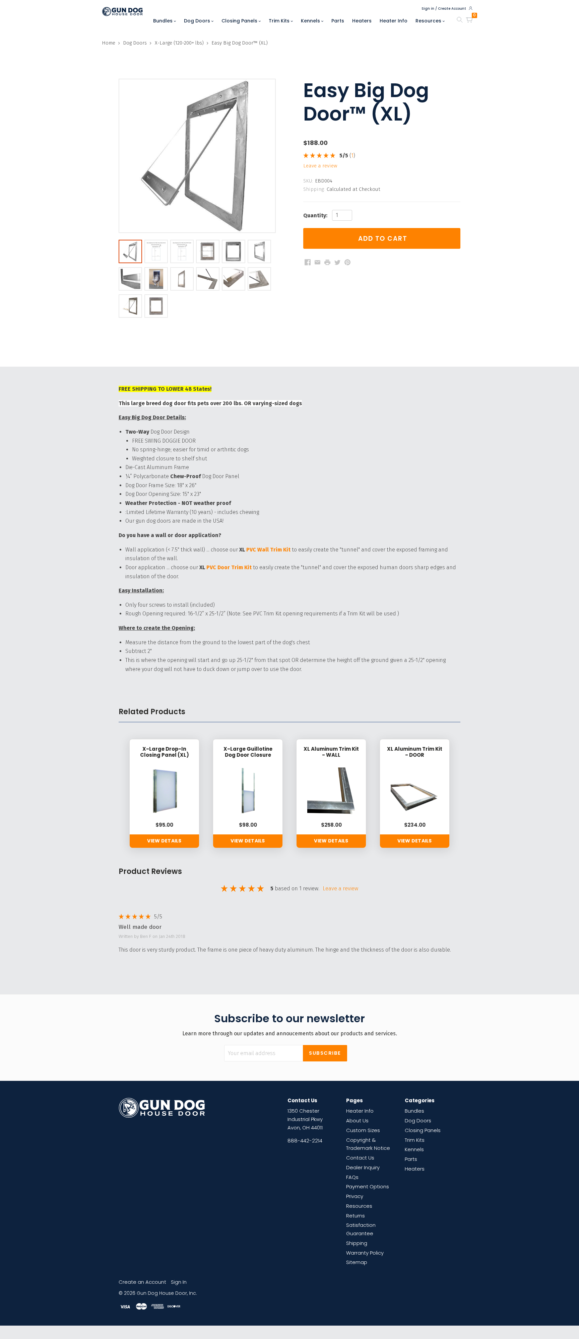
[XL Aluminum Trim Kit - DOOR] (414, 790)
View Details (164, 840)
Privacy (354, 1196)
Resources (429, 20)
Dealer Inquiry (363, 1167)
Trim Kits (280, 20)
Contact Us (360, 1157)
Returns (355, 1215)
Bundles (163, 20)
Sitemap (356, 1262)
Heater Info (393, 20)
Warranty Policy (365, 1252)
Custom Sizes (363, 1130)
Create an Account (142, 1281)
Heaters (362, 20)
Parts (337, 20)
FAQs (352, 1177)
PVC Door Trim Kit (229, 567)
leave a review (320, 166)
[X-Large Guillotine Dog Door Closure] (247, 790)
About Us (357, 1120)
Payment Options (367, 1186)
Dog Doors (197, 20)
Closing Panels (240, 20)
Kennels (311, 20)
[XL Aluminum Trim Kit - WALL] (331, 790)
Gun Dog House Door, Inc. (167, 1293)
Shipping (356, 1243)
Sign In (179, 1281)
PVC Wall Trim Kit (268, 549)
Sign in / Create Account (444, 8)
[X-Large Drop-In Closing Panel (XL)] (164, 790)
